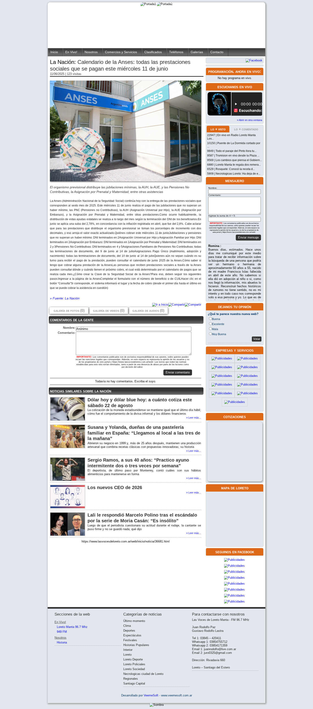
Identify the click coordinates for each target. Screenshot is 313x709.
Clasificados (153, 52)
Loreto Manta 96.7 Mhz (72, 627)
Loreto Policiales (134, 664)
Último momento (134, 621)
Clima (127, 625)
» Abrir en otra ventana (249, 120)
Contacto (216, 52)
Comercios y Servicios (121, 52)
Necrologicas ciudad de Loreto (143, 674)
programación (220, 71)
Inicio (54, 52)
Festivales (130, 640)
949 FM (62, 631)
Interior (127, 650)
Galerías (197, 52)
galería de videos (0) (108, 310)
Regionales (130, 678)
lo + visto (218, 129)
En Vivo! (71, 52)
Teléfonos (176, 52)
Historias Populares (136, 645)
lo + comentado (246, 129)
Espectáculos (132, 635)
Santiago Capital (134, 683)
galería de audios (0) (148, 310)
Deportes (129, 630)
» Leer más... (193, 417)
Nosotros (91, 52)
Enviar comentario (178, 372)
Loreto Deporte (133, 659)
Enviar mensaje (248, 237)
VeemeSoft (151, 695)
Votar (256, 339)
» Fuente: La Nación (65, 298)
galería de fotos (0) (69, 310)
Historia (62, 642)
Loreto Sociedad (134, 669)
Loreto (127, 654)
